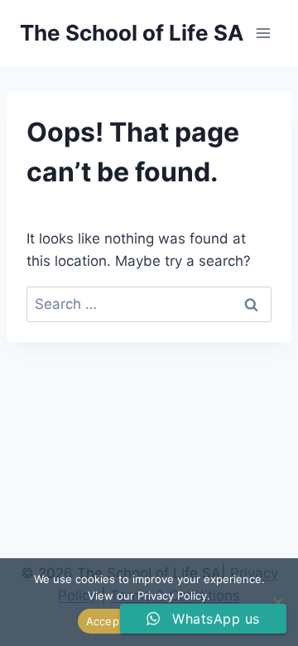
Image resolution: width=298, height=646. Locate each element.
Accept (105, 621)
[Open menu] (263, 33)
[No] (277, 602)
